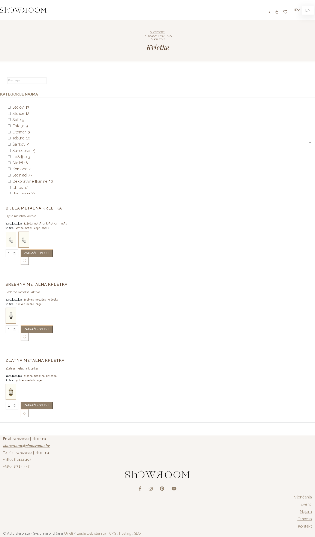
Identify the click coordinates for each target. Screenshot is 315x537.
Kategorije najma (19, 94)
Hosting (125, 533)
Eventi (306, 504)
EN (308, 10)
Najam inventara (160, 35)
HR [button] (294, 10)
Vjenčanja (303, 497)
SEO (137, 533)
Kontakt (305, 526)
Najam (306, 511)
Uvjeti (68, 533)
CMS (112, 533)
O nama (304, 518)
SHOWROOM (157, 32)
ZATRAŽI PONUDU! (36, 253)
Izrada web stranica (91, 533)
